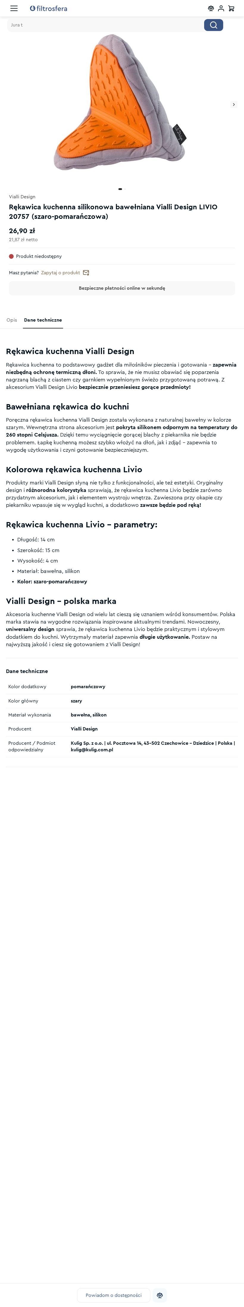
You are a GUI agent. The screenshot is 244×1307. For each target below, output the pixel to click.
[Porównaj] (160, 1295)
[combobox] (115, 25)
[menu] (14, 8)
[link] (12, 320)
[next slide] (234, 104)
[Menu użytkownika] (221, 8)
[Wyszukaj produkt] (213, 25)
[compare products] (211, 8)
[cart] (231, 8)
